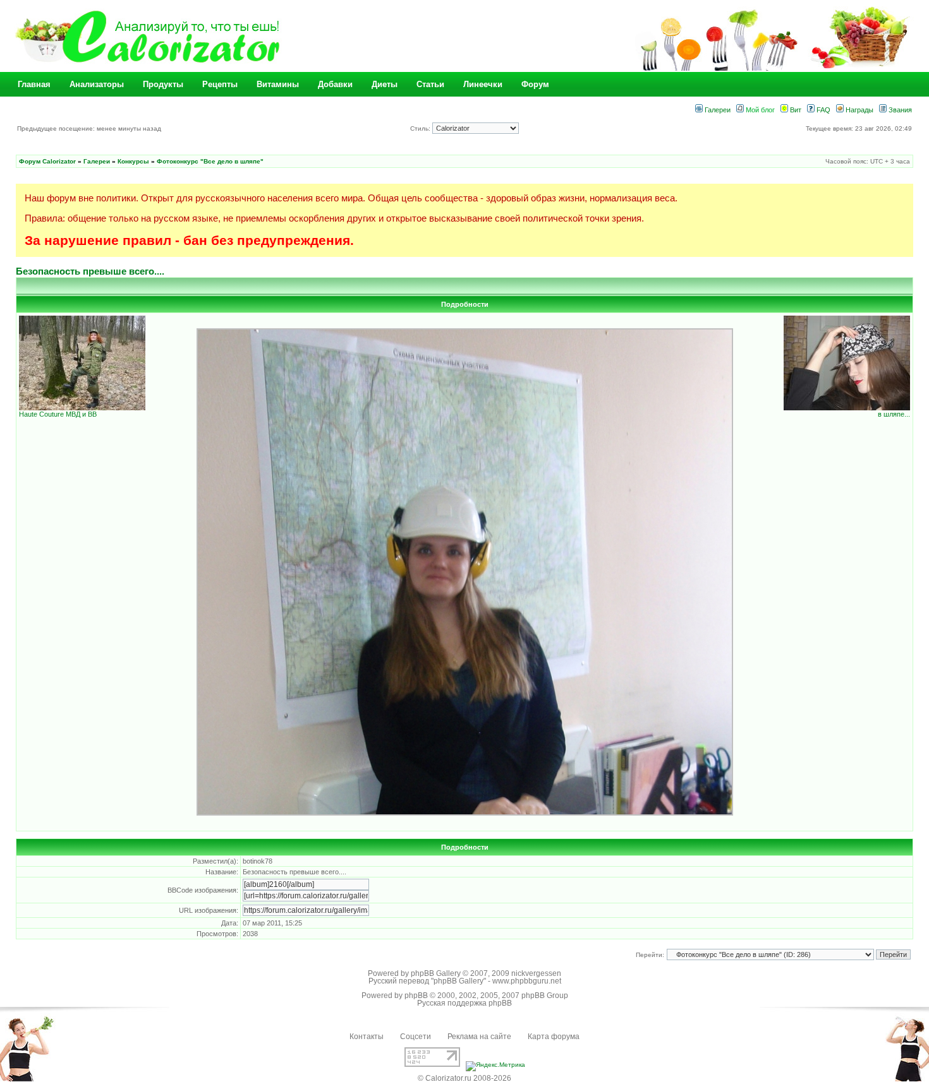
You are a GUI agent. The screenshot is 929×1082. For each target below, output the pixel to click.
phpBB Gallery (436, 973)
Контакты (366, 1036)
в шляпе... (894, 414)
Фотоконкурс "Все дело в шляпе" (210, 161)
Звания (899, 110)
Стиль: (421, 128)
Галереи (717, 110)
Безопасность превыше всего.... (90, 271)
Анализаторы (97, 84)
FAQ (822, 110)
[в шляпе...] (847, 408)
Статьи (430, 84)
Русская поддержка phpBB (464, 1003)
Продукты (163, 84)
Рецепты (220, 84)
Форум (535, 84)
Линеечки (482, 84)
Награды (858, 110)
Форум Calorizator (47, 161)
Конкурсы (133, 161)
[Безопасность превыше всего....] (465, 813)
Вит (794, 110)
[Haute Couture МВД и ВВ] (82, 408)
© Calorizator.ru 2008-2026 (464, 1078)
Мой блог (759, 110)
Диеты (385, 84)
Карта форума (554, 1036)
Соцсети (415, 1036)
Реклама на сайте (479, 1036)
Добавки (335, 84)
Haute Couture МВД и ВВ (58, 414)
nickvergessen (536, 973)
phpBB (416, 995)
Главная (34, 84)
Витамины (278, 84)
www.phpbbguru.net (526, 981)
